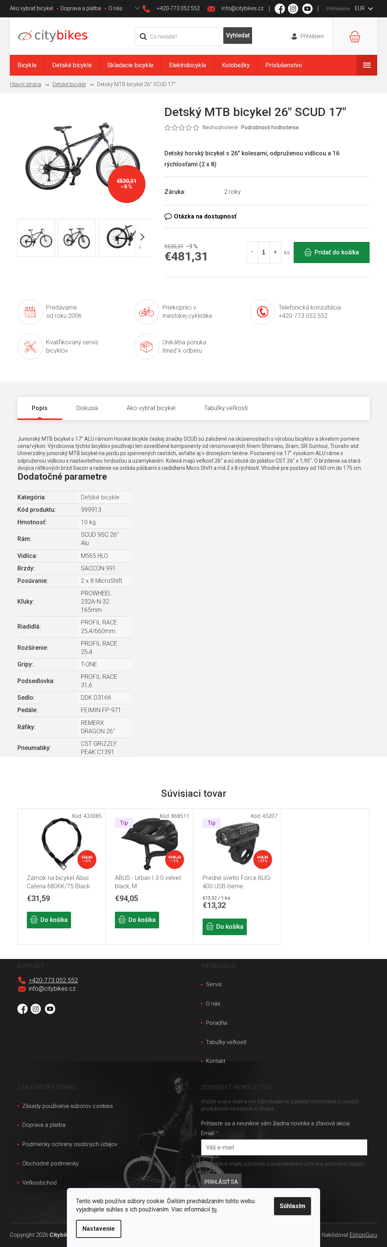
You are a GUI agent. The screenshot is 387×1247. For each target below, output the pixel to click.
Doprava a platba (80, 8)
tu (214, 1209)
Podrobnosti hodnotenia (270, 127)
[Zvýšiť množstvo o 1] (275, 252)
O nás (115, 8)
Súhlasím (292, 1206)
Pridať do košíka (336, 252)
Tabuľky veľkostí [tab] (226, 408)
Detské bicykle (100, 497)
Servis (214, 984)
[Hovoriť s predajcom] (267, 216)
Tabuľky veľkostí (226, 1042)
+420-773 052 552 (53, 980)
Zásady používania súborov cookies (67, 1106)
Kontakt (215, 1061)
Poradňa (216, 1022)
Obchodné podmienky (50, 1163)
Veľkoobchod (39, 1182)
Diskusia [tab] (87, 408)
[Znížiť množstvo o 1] (252, 252)
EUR (360, 8)
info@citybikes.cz (52, 988)
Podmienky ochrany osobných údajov (69, 1144)
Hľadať (237, 35)
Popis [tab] (40, 408)
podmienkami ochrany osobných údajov (317, 1164)
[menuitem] (27, 65)
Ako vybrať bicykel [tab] (151, 408)
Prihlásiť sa (221, 1182)
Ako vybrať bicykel (31, 8)
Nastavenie (98, 1228)
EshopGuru (363, 1235)
